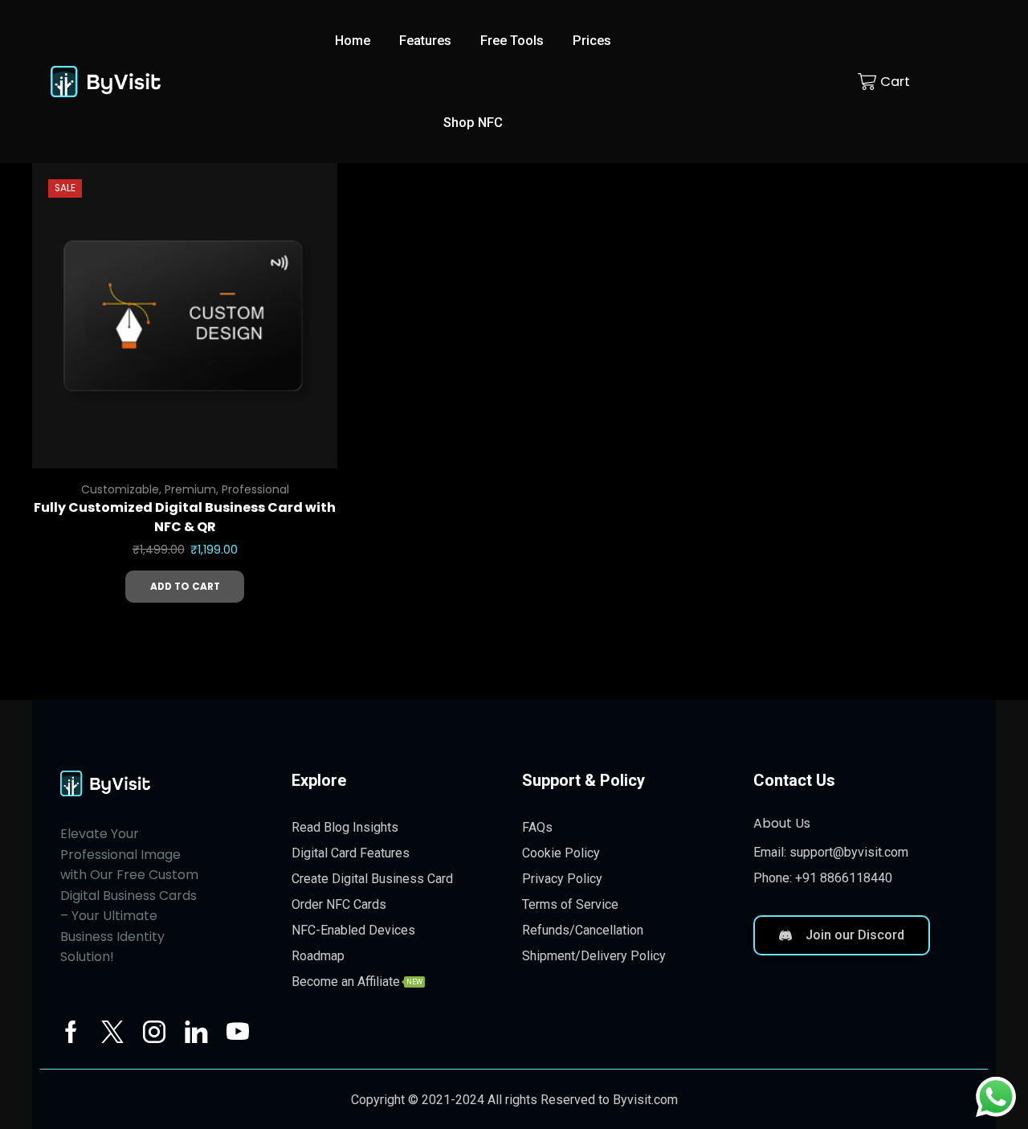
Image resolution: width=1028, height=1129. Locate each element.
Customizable (120, 489)
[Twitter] (112, 1032)
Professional (255, 489)
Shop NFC (473, 122)
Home (352, 40)
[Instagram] (154, 1032)
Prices (592, 40)
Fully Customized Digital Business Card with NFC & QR (185, 517)
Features (425, 40)
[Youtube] (237, 1032)
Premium (190, 489)
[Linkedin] (196, 1032)
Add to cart (185, 586)
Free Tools (512, 40)
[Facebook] (71, 1032)
